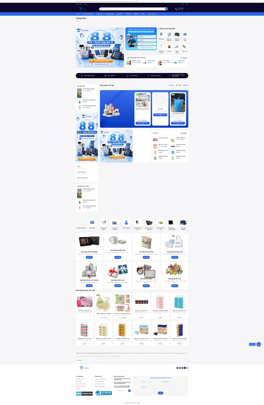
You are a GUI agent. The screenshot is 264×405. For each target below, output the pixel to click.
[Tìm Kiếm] (166, 9)
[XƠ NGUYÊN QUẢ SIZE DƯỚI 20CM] (79, 93)
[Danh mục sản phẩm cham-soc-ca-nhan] (161, 48)
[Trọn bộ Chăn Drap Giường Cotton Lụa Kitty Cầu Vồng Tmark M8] (155, 139)
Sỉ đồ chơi (119, 315)
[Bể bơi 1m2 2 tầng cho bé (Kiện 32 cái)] (175, 62)
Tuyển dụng (78, 381)
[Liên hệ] (258, 344)
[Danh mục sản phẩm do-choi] (169, 48)
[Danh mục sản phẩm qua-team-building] (177, 36)
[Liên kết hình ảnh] (84, 367)
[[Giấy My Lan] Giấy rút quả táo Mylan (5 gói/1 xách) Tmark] (179, 329)
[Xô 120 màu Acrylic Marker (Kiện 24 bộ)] (79, 101)
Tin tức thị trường (81, 172)
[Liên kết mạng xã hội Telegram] (187, 368)
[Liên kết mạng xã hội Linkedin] (182, 368)
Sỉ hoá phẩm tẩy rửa (138, 312)
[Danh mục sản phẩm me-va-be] (185, 48)
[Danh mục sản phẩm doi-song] (161, 35)
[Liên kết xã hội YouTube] (180, 368)
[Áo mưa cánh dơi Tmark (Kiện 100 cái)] (178, 102)
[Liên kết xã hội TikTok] (185, 368)
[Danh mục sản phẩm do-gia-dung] (177, 48)
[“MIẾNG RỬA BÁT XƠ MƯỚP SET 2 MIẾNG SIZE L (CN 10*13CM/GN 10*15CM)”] (173, 140)
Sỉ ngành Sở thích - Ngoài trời (177, 115)
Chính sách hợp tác (80, 383)
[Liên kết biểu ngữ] (141, 38)
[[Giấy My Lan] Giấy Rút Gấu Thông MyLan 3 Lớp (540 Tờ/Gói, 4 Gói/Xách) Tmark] (122, 329)
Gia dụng (143, 110)
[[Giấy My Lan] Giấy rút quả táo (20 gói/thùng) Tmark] (160, 329)
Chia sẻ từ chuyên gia (82, 177)
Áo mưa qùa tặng (158, 110)
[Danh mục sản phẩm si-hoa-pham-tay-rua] (161, 224)
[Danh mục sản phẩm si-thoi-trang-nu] (126, 223)
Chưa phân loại (80, 312)
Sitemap (78, 388)
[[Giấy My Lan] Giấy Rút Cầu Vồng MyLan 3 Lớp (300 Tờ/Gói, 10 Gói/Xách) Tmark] (173, 152)
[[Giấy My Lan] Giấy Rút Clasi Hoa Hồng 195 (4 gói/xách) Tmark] (155, 158)
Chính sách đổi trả (99, 381)
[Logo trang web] (83, 8)
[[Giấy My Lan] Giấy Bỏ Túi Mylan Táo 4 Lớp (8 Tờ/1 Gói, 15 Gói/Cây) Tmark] (173, 146)
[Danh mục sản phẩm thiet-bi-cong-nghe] (104, 224)
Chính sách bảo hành (100, 383)
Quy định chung (79, 379)
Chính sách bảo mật (99, 386)
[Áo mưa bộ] (160, 100)
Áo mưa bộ (160, 108)
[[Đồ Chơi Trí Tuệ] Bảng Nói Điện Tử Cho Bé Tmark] (155, 146)
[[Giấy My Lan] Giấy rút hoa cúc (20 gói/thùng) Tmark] (141, 329)
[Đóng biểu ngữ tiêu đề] (262, 1)
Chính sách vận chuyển (100, 379)
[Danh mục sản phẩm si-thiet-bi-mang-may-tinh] (149, 224)
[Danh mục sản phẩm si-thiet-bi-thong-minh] (138, 224)
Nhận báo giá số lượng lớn (142, 123)
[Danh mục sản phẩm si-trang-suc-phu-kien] (115, 224)
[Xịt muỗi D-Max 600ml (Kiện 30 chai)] (79, 107)
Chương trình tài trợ (80, 386)
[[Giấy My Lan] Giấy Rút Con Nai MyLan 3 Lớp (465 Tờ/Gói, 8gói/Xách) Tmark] (173, 158)
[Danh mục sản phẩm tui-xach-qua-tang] (81, 223)
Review (79, 166)
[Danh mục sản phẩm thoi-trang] (185, 36)
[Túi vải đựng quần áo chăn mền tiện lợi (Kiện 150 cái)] (160, 63)
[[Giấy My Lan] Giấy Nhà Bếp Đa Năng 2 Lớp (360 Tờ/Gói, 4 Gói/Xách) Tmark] (155, 152)
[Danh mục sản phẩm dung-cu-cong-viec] (169, 36)
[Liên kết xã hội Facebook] (177, 368)
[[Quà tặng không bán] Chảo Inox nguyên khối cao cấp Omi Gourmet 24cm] (142, 100)
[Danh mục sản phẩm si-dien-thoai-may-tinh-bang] (172, 224)
